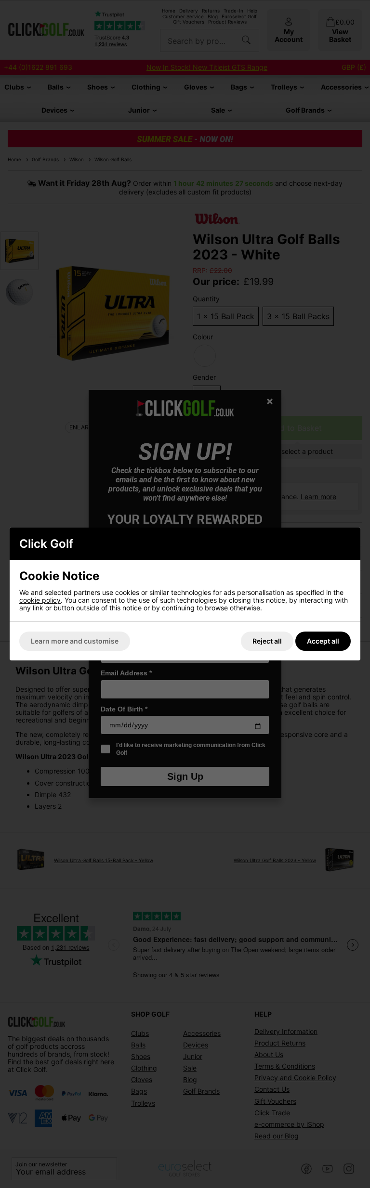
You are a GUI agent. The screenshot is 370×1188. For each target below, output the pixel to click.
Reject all (267, 641)
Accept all (323, 641)
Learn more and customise (75, 641)
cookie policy (40, 600)
